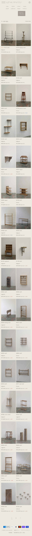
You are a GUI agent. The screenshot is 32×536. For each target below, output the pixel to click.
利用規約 (10, 532)
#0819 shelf (4, 108)
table (13, 6)
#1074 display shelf (20, 47)
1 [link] (11, 518)
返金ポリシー (17, 530)
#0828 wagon (4, 200)
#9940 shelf (4, 506)
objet (19, 8)
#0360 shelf (19, 292)
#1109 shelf (19, 261)
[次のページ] (20, 518)
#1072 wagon (4, 78)
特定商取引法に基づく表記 (19, 532)
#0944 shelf (19, 139)
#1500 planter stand (21, 108)
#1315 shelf (5, 47)
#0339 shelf (19, 230)
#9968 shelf (4, 230)
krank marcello (9, 530)
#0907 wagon (19, 169)
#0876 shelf (4, 169)
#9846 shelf (19, 445)
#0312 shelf (19, 322)
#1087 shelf (4, 139)
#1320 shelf (19, 78)
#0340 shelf (19, 476)
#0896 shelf (4, 445)
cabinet (13, 8)
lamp (24, 6)
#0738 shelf (19, 506)
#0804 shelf (19, 353)
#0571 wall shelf (20, 384)
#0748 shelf (19, 200)
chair (18, 6)
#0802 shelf (4, 476)
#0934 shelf (19, 414)
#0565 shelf (4, 353)
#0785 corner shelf (5, 414)
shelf (7, 8)
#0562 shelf (4, 292)
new (7, 6)
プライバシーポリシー (25, 530)
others (25, 8)
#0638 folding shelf (5, 322)
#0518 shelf (4, 384)
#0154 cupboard (5, 261)
